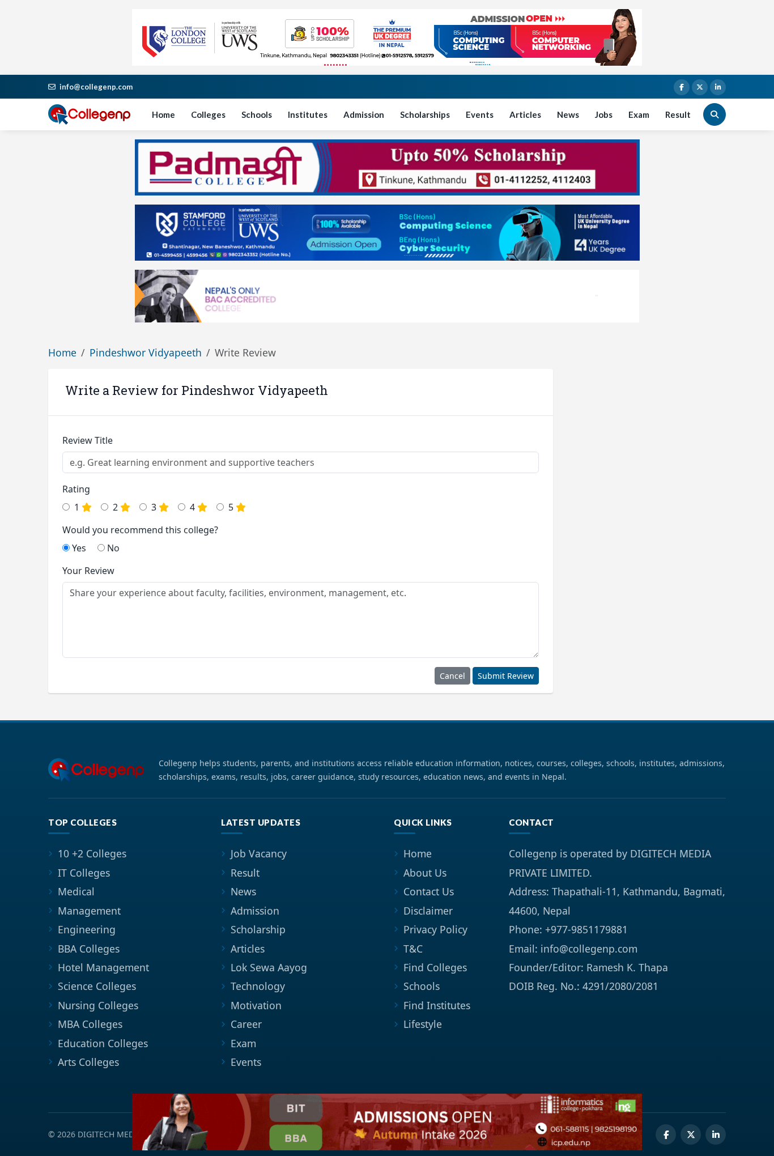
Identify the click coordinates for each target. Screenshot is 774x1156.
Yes (78, 548)
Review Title (87, 440)
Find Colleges (435, 967)
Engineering (87, 929)
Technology (258, 986)
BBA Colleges (89, 948)
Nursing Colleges (98, 1005)
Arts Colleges (88, 1062)
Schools (256, 114)
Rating (76, 489)
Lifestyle (422, 1024)
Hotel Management (103, 967)
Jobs (604, 114)
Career (246, 1024)
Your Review (88, 570)
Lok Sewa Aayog (269, 967)
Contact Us (428, 891)
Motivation (256, 1005)
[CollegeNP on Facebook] (682, 87)
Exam (638, 114)
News (568, 114)
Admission (363, 114)
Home (163, 114)
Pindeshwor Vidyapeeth (146, 352)
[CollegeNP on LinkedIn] (718, 87)
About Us (424, 872)
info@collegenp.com (96, 86)
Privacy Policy (435, 929)
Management (89, 910)
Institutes (308, 114)
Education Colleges (103, 1043)
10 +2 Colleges (92, 853)
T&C (413, 948)
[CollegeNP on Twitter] (700, 87)
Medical (76, 891)
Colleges (208, 114)
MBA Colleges (90, 1024)
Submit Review (506, 675)
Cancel (452, 675)
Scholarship (258, 929)
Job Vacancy (259, 853)
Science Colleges (97, 986)
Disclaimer (428, 910)
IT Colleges (84, 872)
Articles (525, 114)
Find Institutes (436, 1005)
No (112, 548)
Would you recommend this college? (140, 530)
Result (678, 114)
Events (480, 114)
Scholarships (425, 114)
